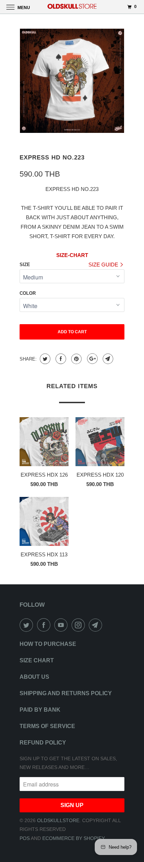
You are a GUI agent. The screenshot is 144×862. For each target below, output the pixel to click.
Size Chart (37, 660)
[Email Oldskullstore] (97, 625)
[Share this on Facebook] (60, 359)
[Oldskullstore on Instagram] (80, 625)
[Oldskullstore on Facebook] (45, 625)
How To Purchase (48, 644)
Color (28, 293)
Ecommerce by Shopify (73, 838)
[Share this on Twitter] (44, 359)
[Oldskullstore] (72, 7)
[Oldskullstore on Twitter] (28, 625)
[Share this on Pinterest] (76, 359)
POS (25, 838)
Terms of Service (47, 726)
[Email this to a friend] (107, 359)
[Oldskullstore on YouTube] (62, 625)
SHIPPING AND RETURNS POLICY (66, 693)
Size (25, 264)
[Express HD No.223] (72, 80)
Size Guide (104, 265)
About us (34, 677)
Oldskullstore (58, 820)
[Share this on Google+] (91, 359)
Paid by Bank (40, 710)
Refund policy (43, 743)
